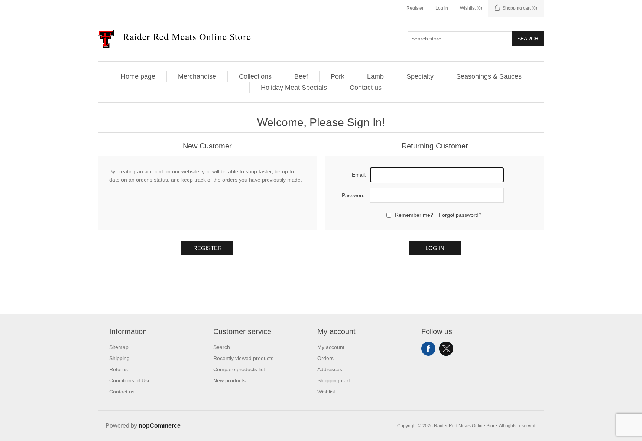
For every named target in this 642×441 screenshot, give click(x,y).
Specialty (420, 76)
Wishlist (326, 392)
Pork (337, 76)
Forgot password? (460, 215)
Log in (441, 8)
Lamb (375, 76)
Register (415, 8)
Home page (138, 76)
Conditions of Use (130, 380)
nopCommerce (160, 425)
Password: (354, 195)
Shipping (119, 358)
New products (229, 380)
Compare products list (239, 369)
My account (330, 347)
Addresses (329, 369)
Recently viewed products (243, 358)
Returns (118, 369)
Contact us (366, 87)
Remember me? (414, 215)
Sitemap (119, 347)
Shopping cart (333, 380)
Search (527, 39)
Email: (359, 175)
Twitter (446, 349)
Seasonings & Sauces (489, 76)
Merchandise (197, 76)
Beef (301, 76)
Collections (255, 76)
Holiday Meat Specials (294, 87)
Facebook (428, 349)
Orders (325, 358)
